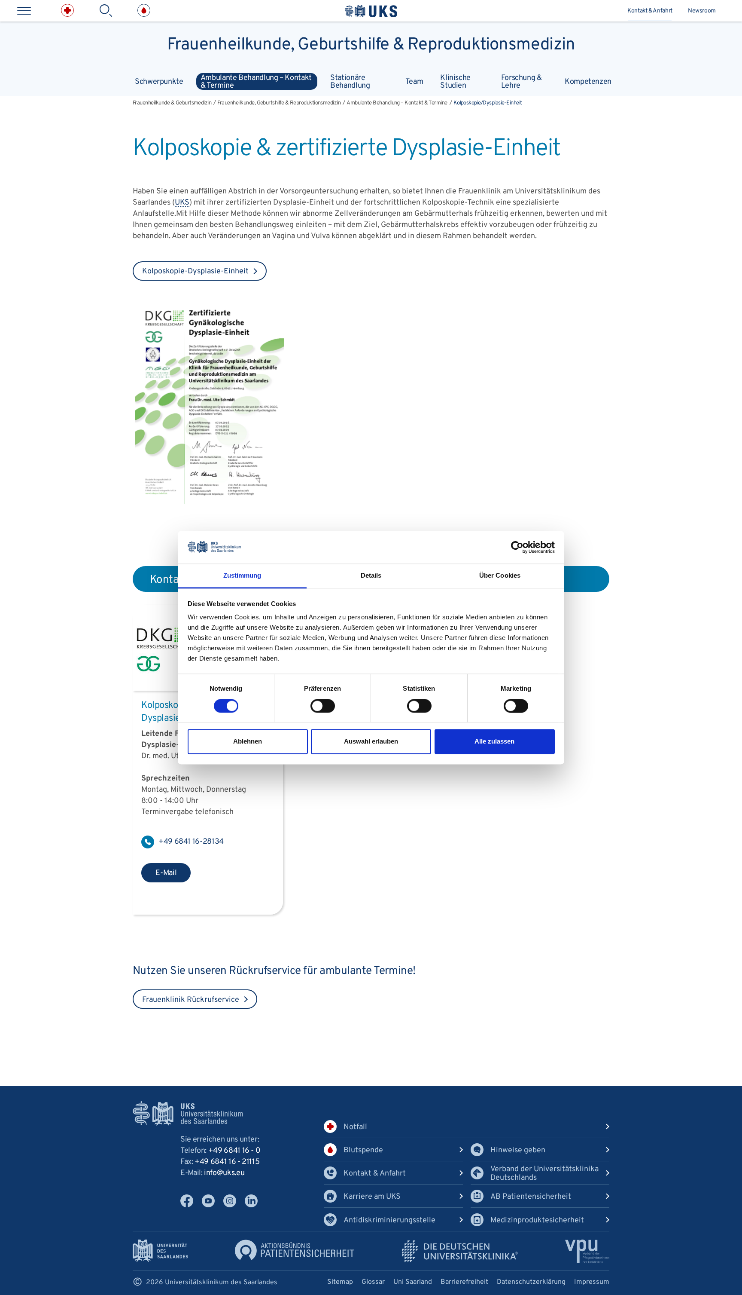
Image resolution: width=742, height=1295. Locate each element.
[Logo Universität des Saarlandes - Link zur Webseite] (160, 1251)
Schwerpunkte (159, 82)
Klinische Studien (455, 81)
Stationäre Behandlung (350, 81)
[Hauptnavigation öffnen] (24, 10)
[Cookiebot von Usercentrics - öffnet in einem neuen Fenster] (517, 547)
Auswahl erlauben (371, 741)
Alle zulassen (494, 741)
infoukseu (224, 1173)
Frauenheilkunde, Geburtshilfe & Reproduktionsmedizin (371, 43)
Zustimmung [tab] (242, 575)
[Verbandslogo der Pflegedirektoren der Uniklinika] (587, 1251)
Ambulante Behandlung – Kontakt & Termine (256, 81)
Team (414, 82)
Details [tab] (371, 575)
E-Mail (166, 873)
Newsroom (702, 11)
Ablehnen (247, 741)
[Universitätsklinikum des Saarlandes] (371, 11)
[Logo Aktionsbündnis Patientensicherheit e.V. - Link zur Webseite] (294, 1250)
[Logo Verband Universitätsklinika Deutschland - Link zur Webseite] (459, 1251)
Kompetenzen (588, 82)
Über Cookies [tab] (499, 575)
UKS (182, 203)
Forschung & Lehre (521, 81)
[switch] (322, 706)
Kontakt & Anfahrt (649, 11)
